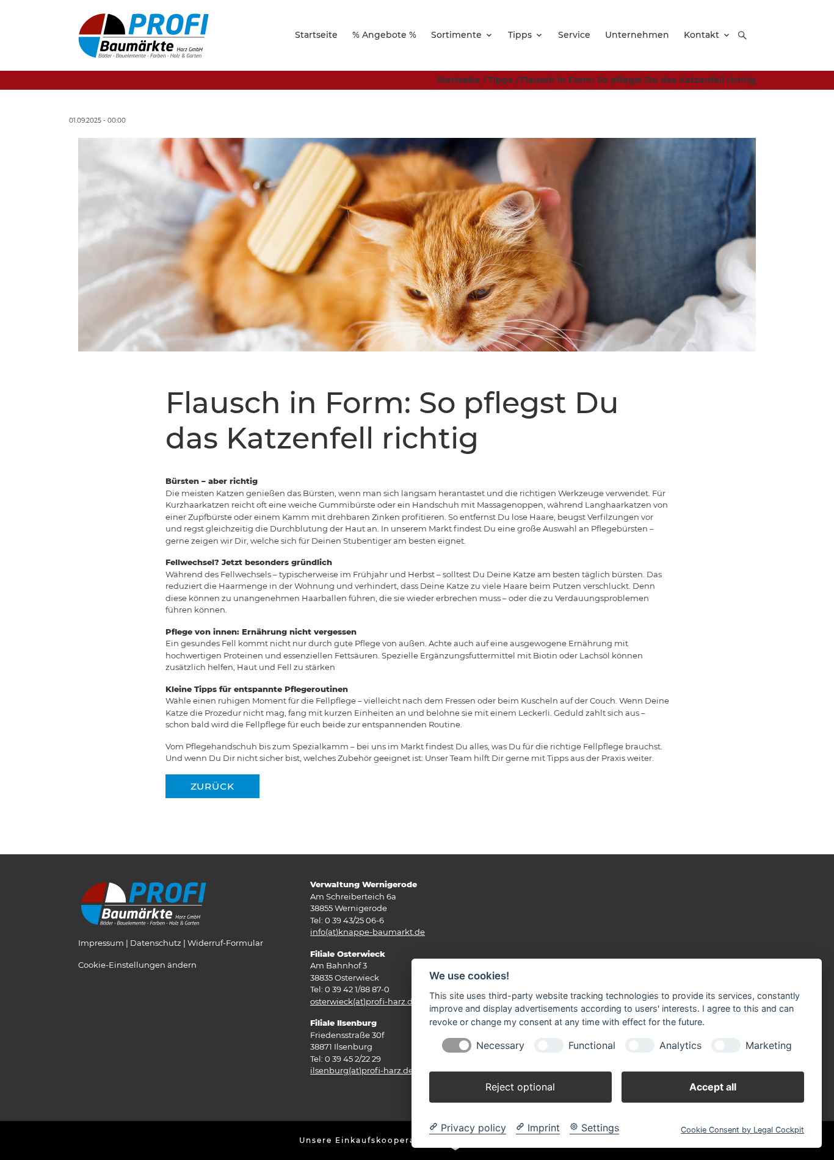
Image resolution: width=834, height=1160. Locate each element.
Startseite (458, 79)
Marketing (768, 1045)
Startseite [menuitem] (316, 34)
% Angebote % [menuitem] (384, 34)
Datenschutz (155, 943)
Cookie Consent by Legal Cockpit (742, 1129)
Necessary (500, 1045)
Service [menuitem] (574, 34)
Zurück (212, 786)
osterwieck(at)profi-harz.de (364, 1001)
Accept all (712, 1086)
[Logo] (143, 34)
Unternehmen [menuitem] (637, 34)
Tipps (500, 79)
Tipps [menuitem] (520, 34)
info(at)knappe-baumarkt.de (367, 932)
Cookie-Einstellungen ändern (137, 965)
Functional (591, 1045)
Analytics (680, 1045)
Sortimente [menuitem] (456, 34)
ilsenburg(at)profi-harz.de (361, 1070)
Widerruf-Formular (225, 943)
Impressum (101, 943)
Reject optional (520, 1086)
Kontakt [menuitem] (701, 34)
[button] (742, 35)
